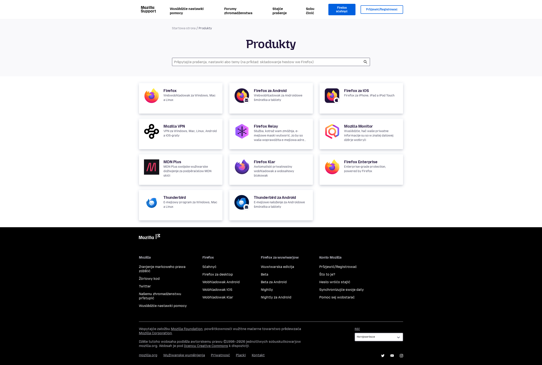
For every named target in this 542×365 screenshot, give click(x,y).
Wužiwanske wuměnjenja (184, 355)
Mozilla (149, 237)
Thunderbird (174, 197)
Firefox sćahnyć (342, 9)
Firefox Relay (266, 126)
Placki (241, 355)
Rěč (357, 329)
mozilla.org (148, 355)
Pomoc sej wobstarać (337, 297)
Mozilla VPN (174, 126)
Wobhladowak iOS (217, 290)
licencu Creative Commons (206, 346)
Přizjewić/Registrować (382, 9)
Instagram (401, 355)
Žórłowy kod (149, 279)
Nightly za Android (276, 297)
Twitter (145, 286)
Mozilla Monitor (358, 126)
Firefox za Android (270, 90)
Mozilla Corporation (155, 333)
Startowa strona (184, 28)
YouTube (392, 355)
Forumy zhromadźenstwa (238, 11)
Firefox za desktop (217, 274)
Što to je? (327, 274)
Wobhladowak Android (221, 282)
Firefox (170, 90)
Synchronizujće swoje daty (341, 290)
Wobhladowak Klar (217, 297)
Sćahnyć (209, 267)
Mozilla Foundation (187, 329)
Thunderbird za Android (275, 197)
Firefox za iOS (356, 90)
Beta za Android (274, 282)
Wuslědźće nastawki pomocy (187, 11)
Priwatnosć (220, 355)
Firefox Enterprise (360, 162)
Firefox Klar (264, 162)
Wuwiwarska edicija (277, 267)
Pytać (365, 62)
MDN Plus (172, 162)
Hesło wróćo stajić (334, 282)
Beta (264, 274)
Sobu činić (310, 11)
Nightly (267, 290)
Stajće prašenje (279, 11)
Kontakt (258, 355)
